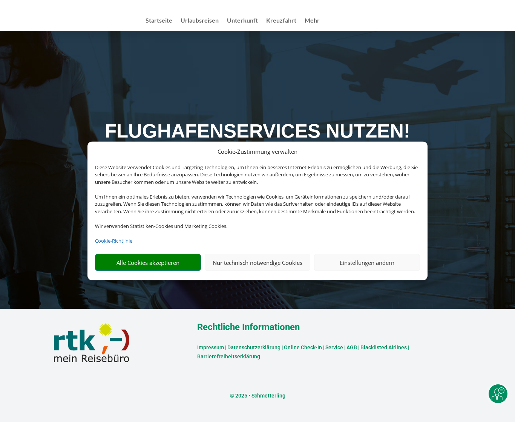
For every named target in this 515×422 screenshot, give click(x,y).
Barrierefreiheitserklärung (228, 356)
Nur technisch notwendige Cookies (257, 262)
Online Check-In (303, 347)
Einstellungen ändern (367, 262)
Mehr (312, 21)
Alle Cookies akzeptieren (147, 262)
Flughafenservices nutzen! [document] (257, 131)
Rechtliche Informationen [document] (248, 327)
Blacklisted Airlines (383, 347)
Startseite (159, 21)
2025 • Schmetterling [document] (259, 396)
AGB (351, 347)
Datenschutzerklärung (253, 347)
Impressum (210, 347)
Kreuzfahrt (281, 21)
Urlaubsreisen (200, 21)
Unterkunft (242, 21)
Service (334, 347)
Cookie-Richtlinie (113, 240)
